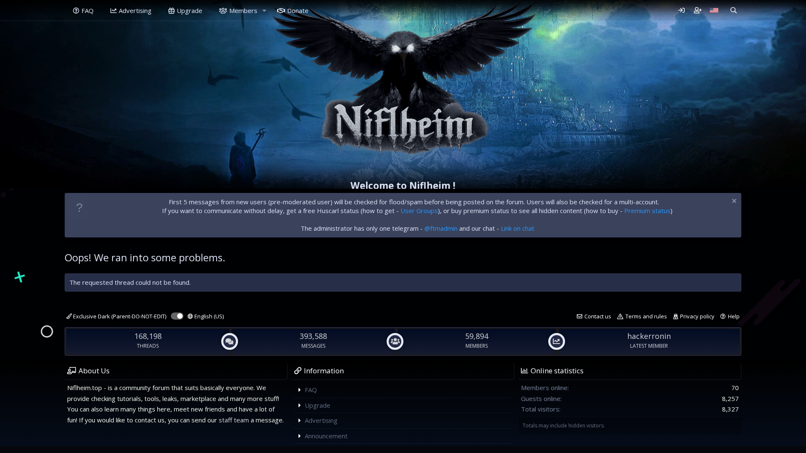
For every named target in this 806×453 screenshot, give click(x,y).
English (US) (208, 316)
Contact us (597, 316)
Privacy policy (697, 316)
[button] (264, 10)
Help (734, 316)
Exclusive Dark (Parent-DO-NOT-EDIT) (119, 316)
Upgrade (189, 10)
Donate (298, 10)
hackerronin (649, 336)
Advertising (135, 10)
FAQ (87, 10)
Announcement (326, 436)
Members (243, 10)
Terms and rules (646, 316)
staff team (234, 420)
